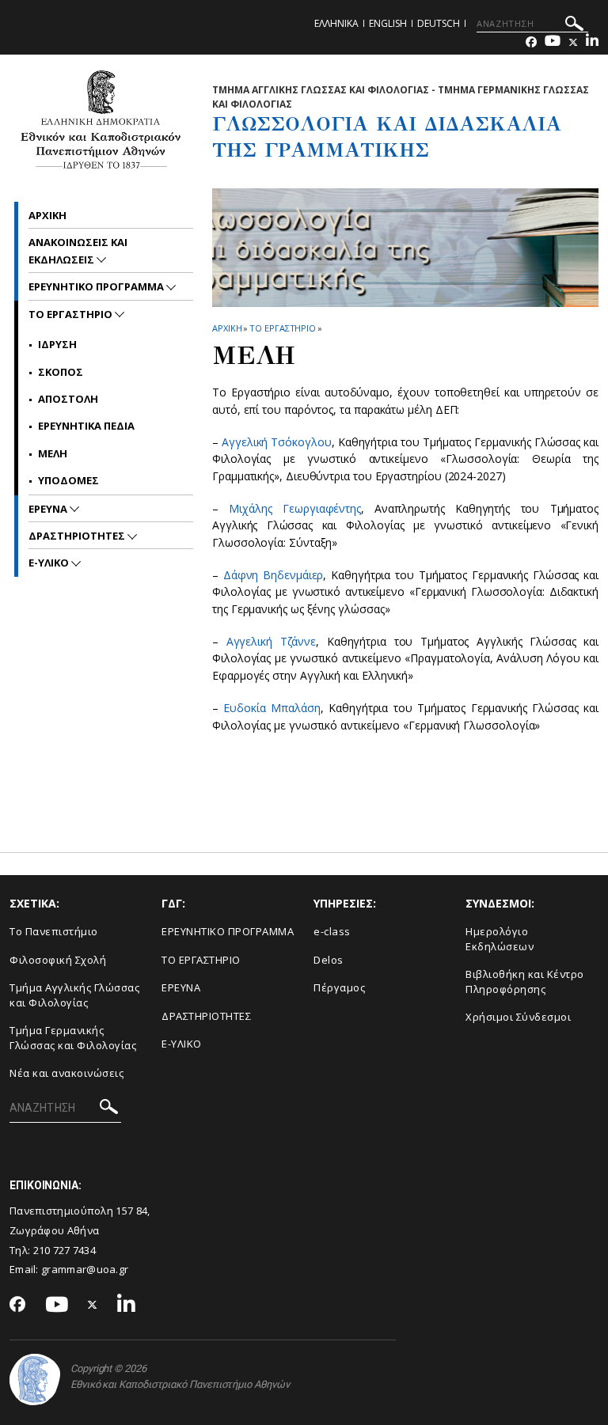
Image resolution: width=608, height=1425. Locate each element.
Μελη (52, 453)
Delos (329, 960)
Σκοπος (60, 372)
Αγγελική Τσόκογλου (277, 441)
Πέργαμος (339, 987)
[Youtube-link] (552, 42)
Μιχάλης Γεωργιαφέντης (295, 508)
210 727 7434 (65, 1250)
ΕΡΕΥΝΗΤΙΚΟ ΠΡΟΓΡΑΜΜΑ (228, 931)
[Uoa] (35, 1379)
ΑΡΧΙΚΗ (226, 328)
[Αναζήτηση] (574, 25)
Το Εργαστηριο (282, 328)
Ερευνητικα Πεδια (86, 426)
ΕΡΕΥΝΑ (181, 987)
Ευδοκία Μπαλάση (271, 707)
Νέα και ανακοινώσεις (67, 1073)
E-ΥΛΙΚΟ (182, 1044)
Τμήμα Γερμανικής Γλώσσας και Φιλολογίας (73, 1037)
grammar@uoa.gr (84, 1269)
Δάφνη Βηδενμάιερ (273, 574)
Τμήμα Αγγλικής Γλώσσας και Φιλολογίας (74, 995)
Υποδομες (68, 480)
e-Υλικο (49, 562)
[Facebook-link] (531, 42)
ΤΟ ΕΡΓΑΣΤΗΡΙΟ (201, 960)
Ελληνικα (336, 23)
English (388, 23)
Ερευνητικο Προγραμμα (97, 286)
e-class (332, 931)
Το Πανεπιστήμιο (54, 931)
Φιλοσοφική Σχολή (58, 960)
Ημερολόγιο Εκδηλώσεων (500, 938)
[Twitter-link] (573, 42)
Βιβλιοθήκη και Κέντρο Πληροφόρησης (525, 981)
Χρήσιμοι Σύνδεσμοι (518, 1017)
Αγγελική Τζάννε (271, 641)
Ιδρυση (57, 344)
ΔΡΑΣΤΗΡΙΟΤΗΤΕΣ (77, 536)
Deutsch (438, 23)
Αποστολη (68, 399)
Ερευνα (49, 509)
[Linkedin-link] (592, 42)
